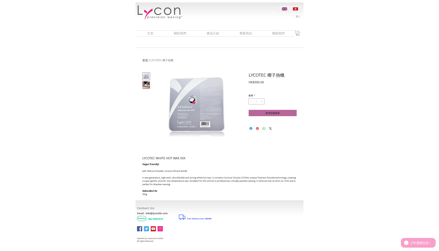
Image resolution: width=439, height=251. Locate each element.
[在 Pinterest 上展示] (257, 128)
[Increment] (262, 101)
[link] (298, 33)
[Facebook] (139, 228)
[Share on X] (270, 128)
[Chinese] (295, 9)
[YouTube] (153, 228)
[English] (284, 9)
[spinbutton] (256, 101)
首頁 (145, 60)
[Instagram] (160, 228)
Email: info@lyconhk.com (152, 213)
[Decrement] (251, 101)
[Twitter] (146, 228)
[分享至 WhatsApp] (264, 128)
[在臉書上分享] (251, 128)
